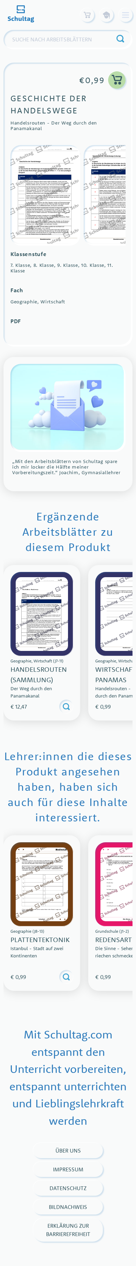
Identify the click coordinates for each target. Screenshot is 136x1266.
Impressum (68, 1169)
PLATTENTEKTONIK (39, 939)
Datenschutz (68, 1188)
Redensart (113, 939)
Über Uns (68, 1150)
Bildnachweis (68, 1206)
